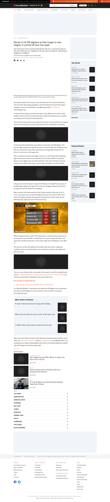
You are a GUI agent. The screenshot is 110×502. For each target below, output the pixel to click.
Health (31, 368)
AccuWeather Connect (40, 475)
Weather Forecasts (23, 38)
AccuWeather (55, 107)
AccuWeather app (45, 341)
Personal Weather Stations (41, 477)
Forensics (26, 1)
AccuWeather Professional (62, 478)
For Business (5, 1)
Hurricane (79, 472)
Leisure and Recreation (82, 475)
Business (79, 467)
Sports (78, 482)
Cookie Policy (53, 498)
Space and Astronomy (82, 479)
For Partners (37, 467)
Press (15, 475)
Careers (15, 472)
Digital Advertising (18, 470)
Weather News (80, 487)
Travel (78, 484)
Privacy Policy (46, 498)
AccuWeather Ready (81, 465)
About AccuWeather (18, 467)
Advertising (33, 1)
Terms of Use (39, 498)
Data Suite (20, 1)
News (15, 38)
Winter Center (80, 489)
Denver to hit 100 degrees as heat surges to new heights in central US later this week (61, 456)
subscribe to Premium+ (27, 341)
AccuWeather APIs (39, 472)
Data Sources (70, 498)
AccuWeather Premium (61, 476)
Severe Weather (80, 477)
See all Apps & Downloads (62, 470)
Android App (59, 467)
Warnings (13, 1)
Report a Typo (16, 349)
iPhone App (58, 465)
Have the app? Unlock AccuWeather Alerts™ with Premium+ (35, 285)
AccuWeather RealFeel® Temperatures (30, 275)
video (31, 380)
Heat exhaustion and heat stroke (53, 275)
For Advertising (38, 470)
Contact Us (16, 477)
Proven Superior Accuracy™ (20, 465)
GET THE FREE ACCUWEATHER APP (24, 281)
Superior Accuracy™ (43, 1)
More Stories (75, 117)
